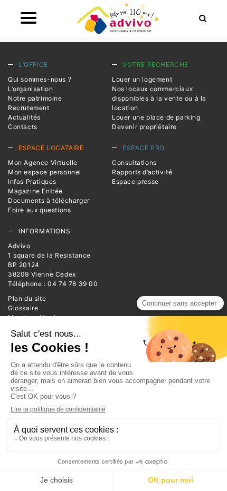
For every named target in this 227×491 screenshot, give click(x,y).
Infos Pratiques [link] (32, 181)
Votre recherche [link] (155, 64)
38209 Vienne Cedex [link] (42, 274)
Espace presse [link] (135, 181)
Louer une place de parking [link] (156, 117)
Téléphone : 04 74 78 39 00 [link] (53, 284)
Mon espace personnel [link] (44, 172)
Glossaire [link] (23, 308)
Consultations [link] (134, 162)
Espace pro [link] (143, 148)
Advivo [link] (19, 246)
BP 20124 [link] (24, 265)
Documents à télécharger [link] (49, 200)
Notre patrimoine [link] (35, 98)
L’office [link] (33, 64)
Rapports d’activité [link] (142, 172)
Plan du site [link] (27, 298)
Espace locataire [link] (51, 148)
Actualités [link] (24, 117)
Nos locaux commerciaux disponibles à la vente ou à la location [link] (159, 98)
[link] (117, 18)
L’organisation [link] (30, 89)
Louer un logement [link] (142, 79)
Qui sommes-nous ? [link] (39, 79)
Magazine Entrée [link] (35, 191)
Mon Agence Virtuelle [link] (43, 162)
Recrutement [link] (29, 108)
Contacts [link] (22, 127)
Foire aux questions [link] (39, 210)
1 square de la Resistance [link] (49, 255)
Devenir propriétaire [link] (144, 127)
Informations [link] (44, 231)
